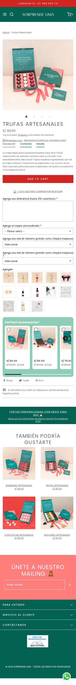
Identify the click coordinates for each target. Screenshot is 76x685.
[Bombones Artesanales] (19, 463)
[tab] (9, 144)
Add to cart (38, 179)
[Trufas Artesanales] (57, 463)
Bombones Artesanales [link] (13, 354)
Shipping (23, 134)
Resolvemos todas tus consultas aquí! (45, 140)
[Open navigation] (5, 14)
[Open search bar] (13, 14)
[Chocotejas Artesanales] (19, 513)
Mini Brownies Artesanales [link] (42, 354)
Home (6, 32)
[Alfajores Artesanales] (57, 513)
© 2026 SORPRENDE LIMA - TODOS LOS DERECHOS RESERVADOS (38, 666)
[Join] (70, 585)
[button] (38, 74)
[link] (17, 338)
